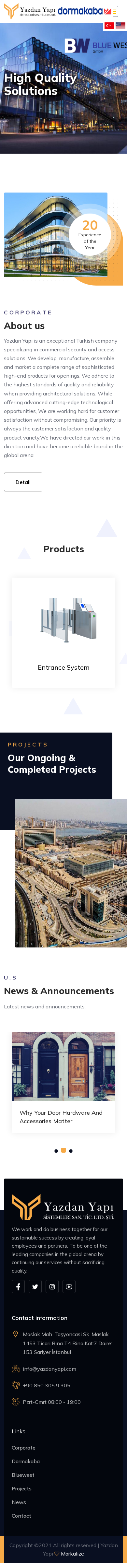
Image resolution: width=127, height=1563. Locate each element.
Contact (21, 1515)
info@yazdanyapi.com (49, 1369)
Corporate (23, 1447)
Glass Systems (63, 667)
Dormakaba (26, 1461)
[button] (56, 1151)
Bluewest (23, 1475)
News (19, 1502)
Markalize (72, 1553)
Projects (22, 1488)
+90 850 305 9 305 (46, 1385)
